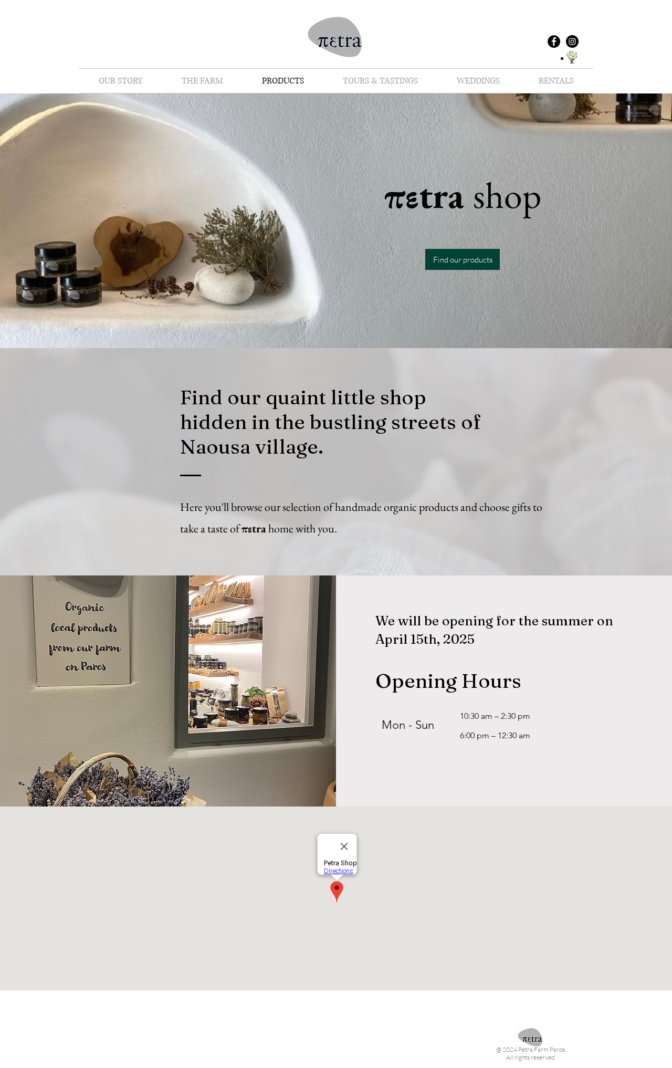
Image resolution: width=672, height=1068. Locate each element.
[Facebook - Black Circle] (554, 41)
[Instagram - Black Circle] (572, 41)
